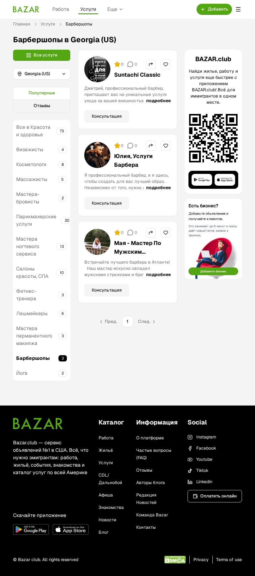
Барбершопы (33, 358)
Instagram (206, 437)
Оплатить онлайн (218, 496)
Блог (104, 532)
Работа (60, 9)
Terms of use (229, 559)
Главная (21, 24)
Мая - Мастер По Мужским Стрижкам (137, 251)
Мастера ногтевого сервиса (27, 246)
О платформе (150, 438)
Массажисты (31, 179)
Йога (21, 373)
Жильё (106, 450)
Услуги (88, 9)
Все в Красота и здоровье (33, 131)
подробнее (158, 100)
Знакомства (111, 507)
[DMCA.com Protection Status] (175, 560)
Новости (107, 520)
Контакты (146, 527)
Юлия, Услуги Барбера (133, 160)
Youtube (204, 459)
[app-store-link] (70, 529)
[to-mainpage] (38, 423)
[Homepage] (26, 9)
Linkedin (204, 481)
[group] (41, 99)
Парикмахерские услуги (36, 220)
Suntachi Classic (137, 74)
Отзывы (42, 105)
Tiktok (202, 470)
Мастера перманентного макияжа (34, 336)
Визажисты (29, 149)
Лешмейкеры (32, 313)
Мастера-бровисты (27, 198)
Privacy (201, 559)
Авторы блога (150, 482)
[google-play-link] (31, 529)
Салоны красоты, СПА (32, 272)
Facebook (206, 448)
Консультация (107, 116)
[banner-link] (213, 239)
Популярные (42, 93)
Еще (112, 9)
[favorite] (166, 64)
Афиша (106, 495)
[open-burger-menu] (238, 9)
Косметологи (31, 164)
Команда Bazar (152, 515)
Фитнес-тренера (26, 295)
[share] (151, 64)
